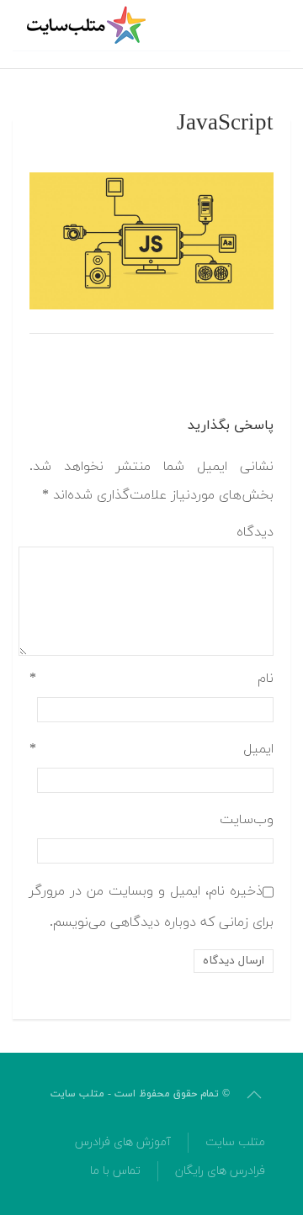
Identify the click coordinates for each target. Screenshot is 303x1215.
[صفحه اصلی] (88, 25)
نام (151, 678)
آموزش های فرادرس (123, 1142)
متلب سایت (235, 1142)
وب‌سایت (247, 820)
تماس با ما (115, 1171)
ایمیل (151, 749)
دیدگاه (255, 532)
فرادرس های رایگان (220, 1171)
